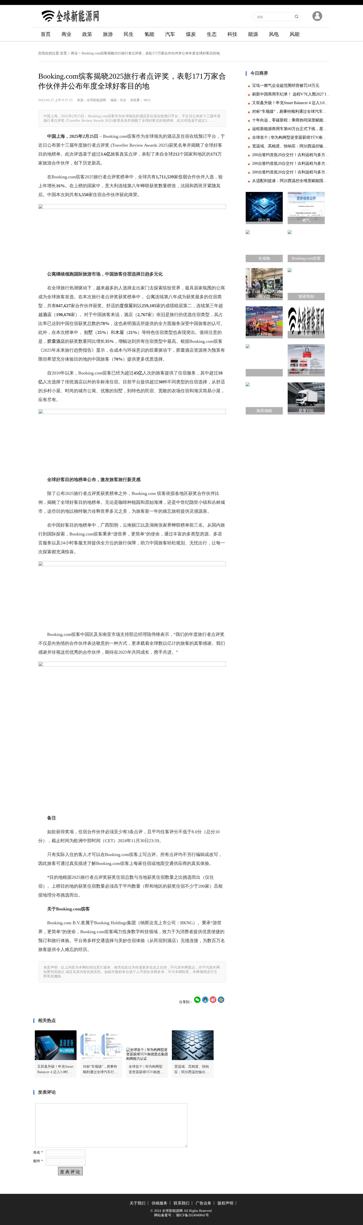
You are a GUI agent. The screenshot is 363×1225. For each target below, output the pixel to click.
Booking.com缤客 (306, 258)
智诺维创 (306, 296)
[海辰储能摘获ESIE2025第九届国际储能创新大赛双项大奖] (264, 397)
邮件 (38, 1161)
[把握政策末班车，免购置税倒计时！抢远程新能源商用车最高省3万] (306, 397)
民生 (129, 34)
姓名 (38, 1152)
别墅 (88, 332)
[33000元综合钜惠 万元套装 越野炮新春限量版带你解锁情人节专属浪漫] (264, 245)
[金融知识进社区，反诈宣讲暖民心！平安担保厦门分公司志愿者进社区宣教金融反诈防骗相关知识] (264, 359)
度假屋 (126, 305)
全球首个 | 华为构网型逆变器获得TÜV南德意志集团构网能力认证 (146, 1070)
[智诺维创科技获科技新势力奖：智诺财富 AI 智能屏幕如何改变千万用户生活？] (306, 283)
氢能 (149, 34)
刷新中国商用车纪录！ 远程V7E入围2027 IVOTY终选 (298, 94)
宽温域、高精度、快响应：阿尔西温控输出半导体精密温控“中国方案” (191, 1070)
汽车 (170, 34)
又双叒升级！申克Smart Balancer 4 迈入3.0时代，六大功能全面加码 (55, 1070)
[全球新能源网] (70, 23)
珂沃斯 (306, 334)
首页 (46, 34)
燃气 (306, 220)
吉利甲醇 (264, 334)
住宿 (182, 176)
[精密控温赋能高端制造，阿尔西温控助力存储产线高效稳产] (264, 207)
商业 (66, 34)
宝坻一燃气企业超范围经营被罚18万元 (285, 85)
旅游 (108, 34)
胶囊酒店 (56, 341)
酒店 (47, 314)
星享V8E (306, 411)
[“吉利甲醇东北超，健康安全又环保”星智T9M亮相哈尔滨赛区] (264, 321)
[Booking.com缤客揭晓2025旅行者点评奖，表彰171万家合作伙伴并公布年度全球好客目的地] (306, 245)
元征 (306, 372)
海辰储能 (264, 411)
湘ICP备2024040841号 (192, 1215)
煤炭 (191, 34)
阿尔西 (264, 220)
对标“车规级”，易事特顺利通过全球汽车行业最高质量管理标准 (100, 1070)
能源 (253, 34)
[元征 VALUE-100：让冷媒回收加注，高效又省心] (306, 359)
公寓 (150, 296)
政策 (87, 34)
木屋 (119, 332)
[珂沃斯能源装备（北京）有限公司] (306, 321)
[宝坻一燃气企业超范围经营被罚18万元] (306, 207)
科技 (232, 34)
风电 (274, 34)
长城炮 (264, 258)
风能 (295, 34)
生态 (212, 34)
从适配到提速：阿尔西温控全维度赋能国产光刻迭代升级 (301, 181)
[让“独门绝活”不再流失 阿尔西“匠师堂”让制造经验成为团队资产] (264, 283)
